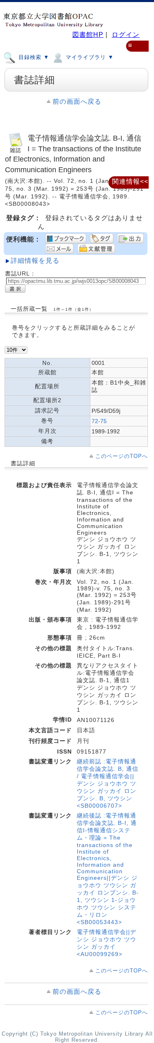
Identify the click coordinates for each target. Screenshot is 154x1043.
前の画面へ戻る (77, 101)
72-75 (99, 421)
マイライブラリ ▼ (89, 57)
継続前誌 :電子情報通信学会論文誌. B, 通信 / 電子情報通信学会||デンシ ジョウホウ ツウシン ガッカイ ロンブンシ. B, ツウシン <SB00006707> (107, 783)
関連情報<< (130, 181)
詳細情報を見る (35, 260)
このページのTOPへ (121, 456)
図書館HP (87, 34)
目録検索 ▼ (32, 57)
